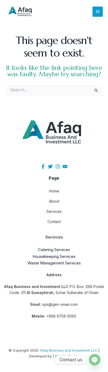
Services (54, 211)
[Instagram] (57, 166)
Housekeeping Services (54, 256)
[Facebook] (43, 166)
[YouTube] (65, 166)
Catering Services (54, 249)
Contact (54, 221)
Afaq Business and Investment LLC (68, 350)
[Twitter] (50, 166)
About (54, 201)
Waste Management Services (54, 262)
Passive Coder (67, 356)
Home (54, 191)
